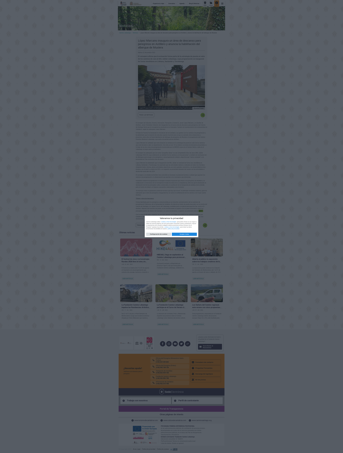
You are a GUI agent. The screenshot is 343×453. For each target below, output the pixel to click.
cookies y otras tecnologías (168, 221)
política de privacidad (173, 228)
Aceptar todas (184, 234)
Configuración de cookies (158, 234)
